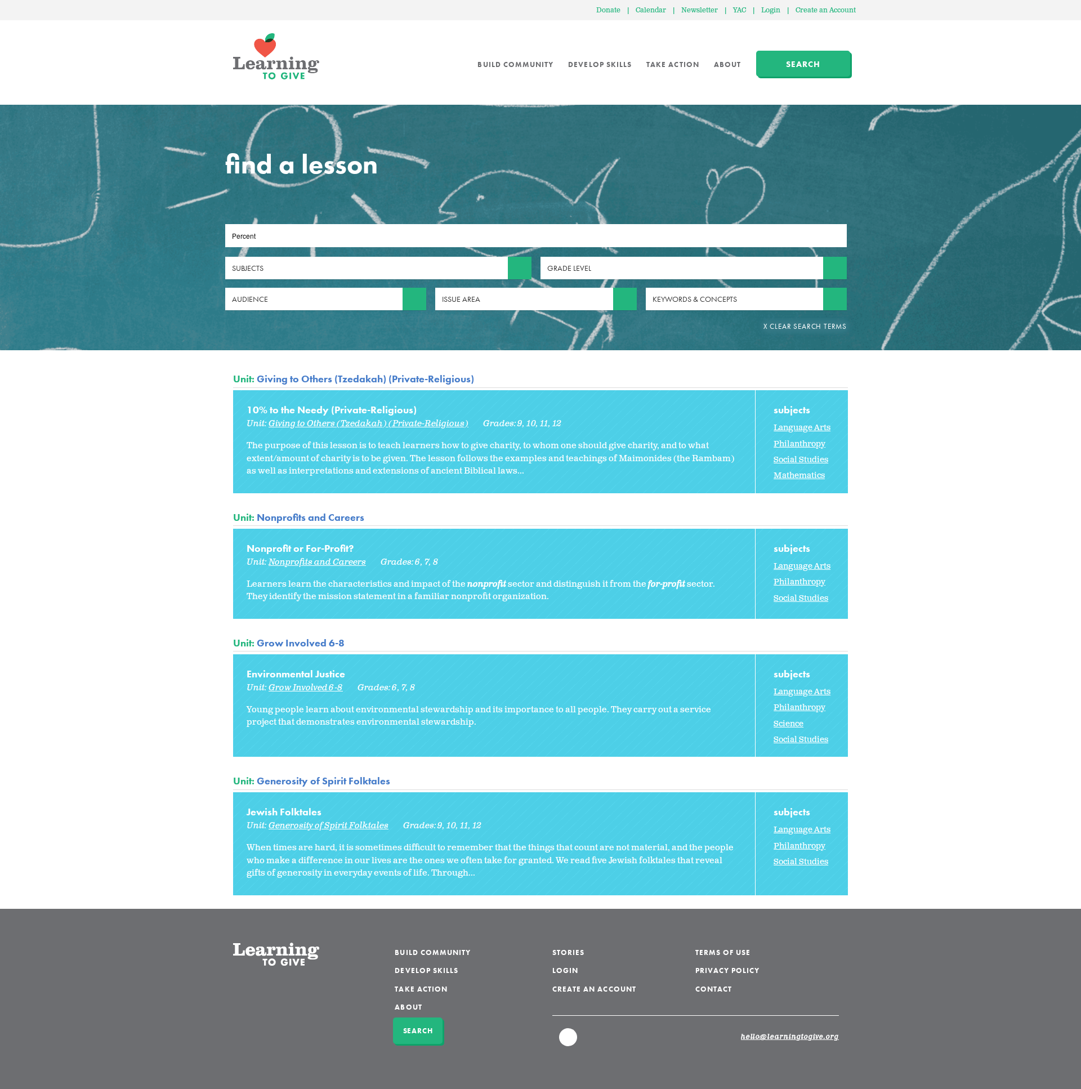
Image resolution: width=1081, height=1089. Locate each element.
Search (803, 64)
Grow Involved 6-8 (301, 642)
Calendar (651, 10)
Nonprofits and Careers (310, 517)
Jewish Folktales (284, 811)
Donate (608, 10)
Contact (713, 989)
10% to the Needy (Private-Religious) (332, 409)
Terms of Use (723, 952)
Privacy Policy (727, 970)
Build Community (515, 64)
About (727, 64)
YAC (739, 10)
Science (788, 723)
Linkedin (568, 1042)
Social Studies (801, 459)
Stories (568, 952)
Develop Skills (600, 64)
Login (770, 10)
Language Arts (802, 427)
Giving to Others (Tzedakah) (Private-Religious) (365, 378)
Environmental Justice (296, 673)
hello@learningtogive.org (790, 1037)
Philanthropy (799, 444)
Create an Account (826, 10)
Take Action (672, 64)
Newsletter (699, 10)
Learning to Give (276, 56)
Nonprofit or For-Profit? (300, 548)
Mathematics (799, 475)
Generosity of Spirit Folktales (323, 780)
